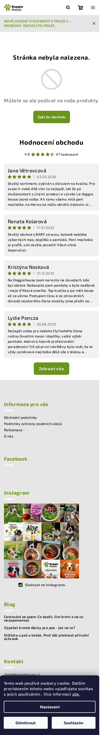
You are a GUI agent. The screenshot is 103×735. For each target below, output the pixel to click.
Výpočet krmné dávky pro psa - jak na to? (39, 628)
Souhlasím (73, 722)
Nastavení (50, 706)
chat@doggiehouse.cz (22, 674)
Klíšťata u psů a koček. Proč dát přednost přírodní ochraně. (46, 636)
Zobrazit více (51, 368)
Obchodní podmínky (20, 417)
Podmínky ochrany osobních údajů (33, 423)
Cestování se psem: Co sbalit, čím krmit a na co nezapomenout (44, 618)
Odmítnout (26, 722)
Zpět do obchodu (52, 117)
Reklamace (13, 430)
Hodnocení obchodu (52, 142)
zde (75, 694)
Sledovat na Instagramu (45, 585)
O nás (8, 436)
